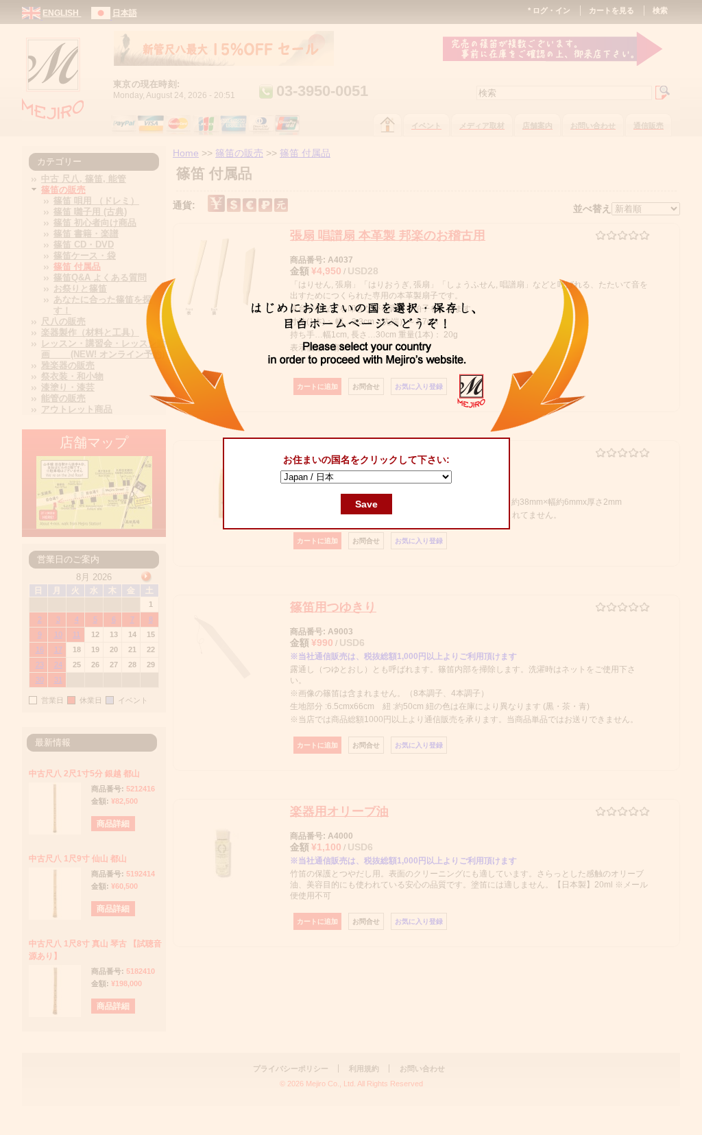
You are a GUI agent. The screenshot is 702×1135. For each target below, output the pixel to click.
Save (366, 504)
